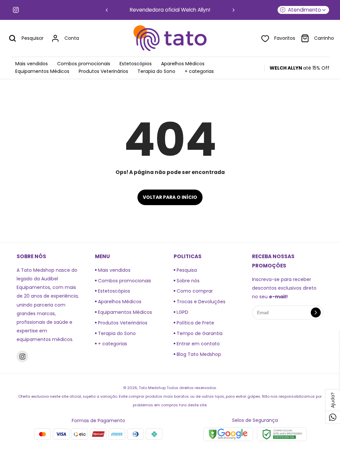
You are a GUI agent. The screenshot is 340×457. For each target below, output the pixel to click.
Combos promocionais (124, 280)
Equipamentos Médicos (124, 312)
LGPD (181, 312)
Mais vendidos (113, 270)
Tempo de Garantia (198, 333)
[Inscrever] (316, 312)
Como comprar (194, 291)
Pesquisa (186, 270)
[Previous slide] (107, 10)
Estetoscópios (113, 291)
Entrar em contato (197, 343)
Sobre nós (187, 280)
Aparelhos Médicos (119, 301)
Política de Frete (194, 322)
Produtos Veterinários (122, 322)
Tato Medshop (152, 387)
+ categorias (112, 343)
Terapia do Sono (116, 333)
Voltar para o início (170, 197)
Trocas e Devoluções (200, 301)
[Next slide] (233, 10)
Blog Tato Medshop (198, 354)
